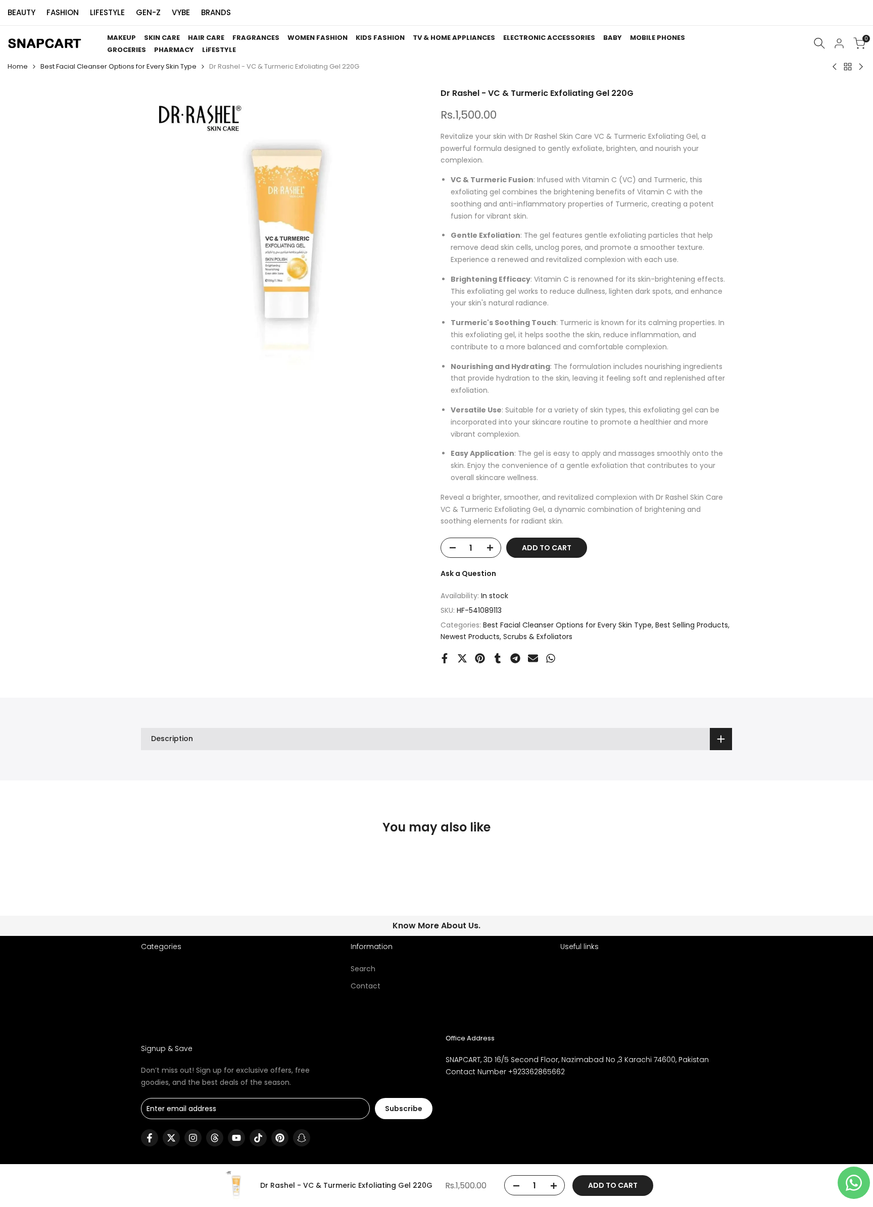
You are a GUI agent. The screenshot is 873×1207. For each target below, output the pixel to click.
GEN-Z (148, 12)
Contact (365, 986)
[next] (707, 890)
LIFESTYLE (107, 12)
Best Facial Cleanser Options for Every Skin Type (118, 66)
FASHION (62, 12)
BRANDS (216, 12)
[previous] (166, 890)
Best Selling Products (691, 625)
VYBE (181, 12)
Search (363, 969)
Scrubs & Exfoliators (537, 637)
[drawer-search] (819, 43)
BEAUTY (21, 12)
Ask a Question (468, 573)
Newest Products (470, 637)
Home (18, 66)
